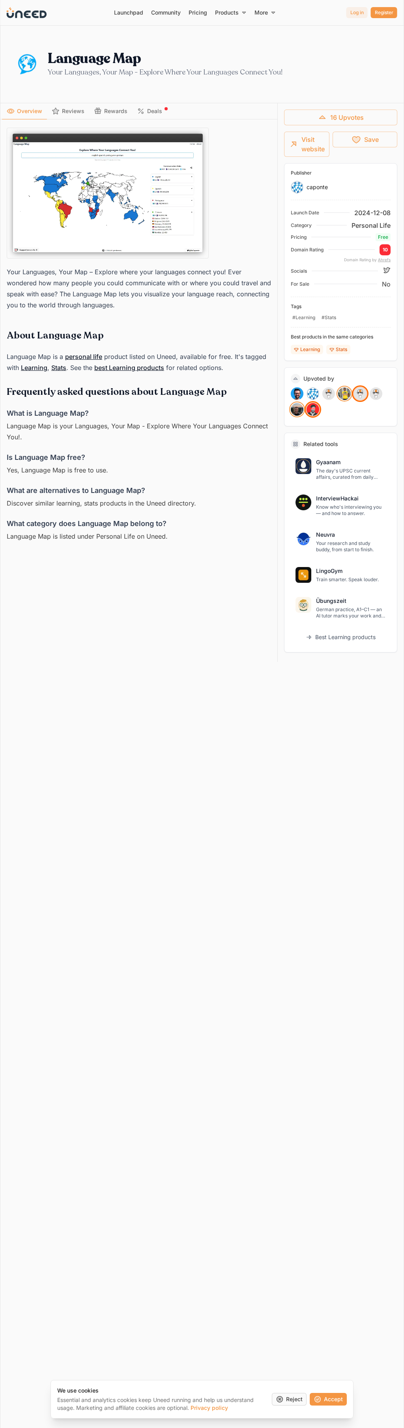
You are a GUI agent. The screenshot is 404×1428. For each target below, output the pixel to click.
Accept (333, 1399)
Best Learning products (345, 637)
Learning (34, 368)
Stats (58, 368)
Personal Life (371, 225)
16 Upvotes (347, 117)
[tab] (24, 111)
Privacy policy (209, 1407)
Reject (294, 1399)
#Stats (329, 317)
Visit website (313, 144)
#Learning (303, 317)
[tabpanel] (138, 335)
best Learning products (129, 368)
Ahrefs (384, 259)
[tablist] (138, 111)
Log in (357, 12)
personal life (83, 357)
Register (384, 12)
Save (371, 139)
